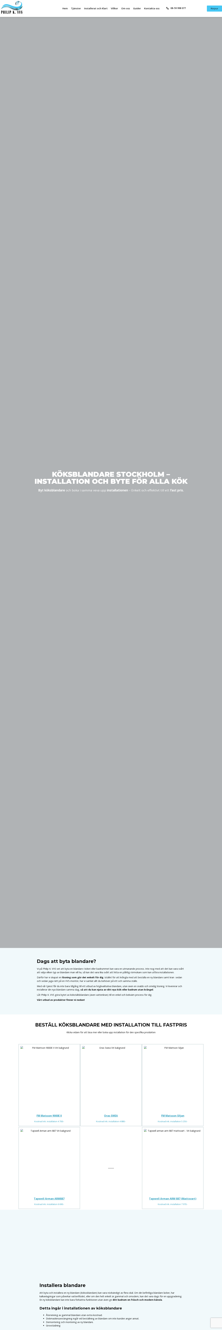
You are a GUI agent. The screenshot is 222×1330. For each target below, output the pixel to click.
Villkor (114, 8)
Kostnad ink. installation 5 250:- (173, 1121)
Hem (65, 8)
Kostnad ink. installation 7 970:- (173, 1204)
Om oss (125, 8)
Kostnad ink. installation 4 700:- (49, 1121)
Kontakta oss (151, 8)
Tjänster (76, 8)
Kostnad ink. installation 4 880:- (111, 1121)
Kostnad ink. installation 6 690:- (49, 1204)
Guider (137, 8)
